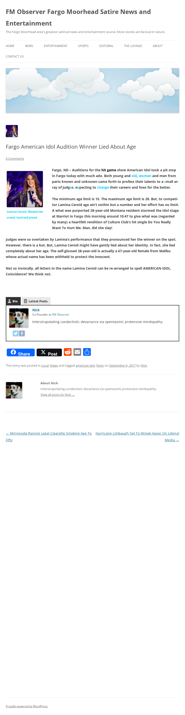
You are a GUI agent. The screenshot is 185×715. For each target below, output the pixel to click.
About (158, 46)
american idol (85, 365)
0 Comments (15, 158)
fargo (100, 365)
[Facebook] (22, 334)
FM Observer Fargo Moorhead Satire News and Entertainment (78, 17)
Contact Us (15, 56)
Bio (15, 301)
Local (45, 365)
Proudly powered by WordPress (27, 706)
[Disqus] (92, 504)
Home (10, 46)
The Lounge (133, 46)
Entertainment (55, 46)
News (29, 46)
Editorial (106, 46)
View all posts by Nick (57, 394)
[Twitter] (16, 334)
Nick (36, 310)
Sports (83, 46)
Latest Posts (38, 301)
